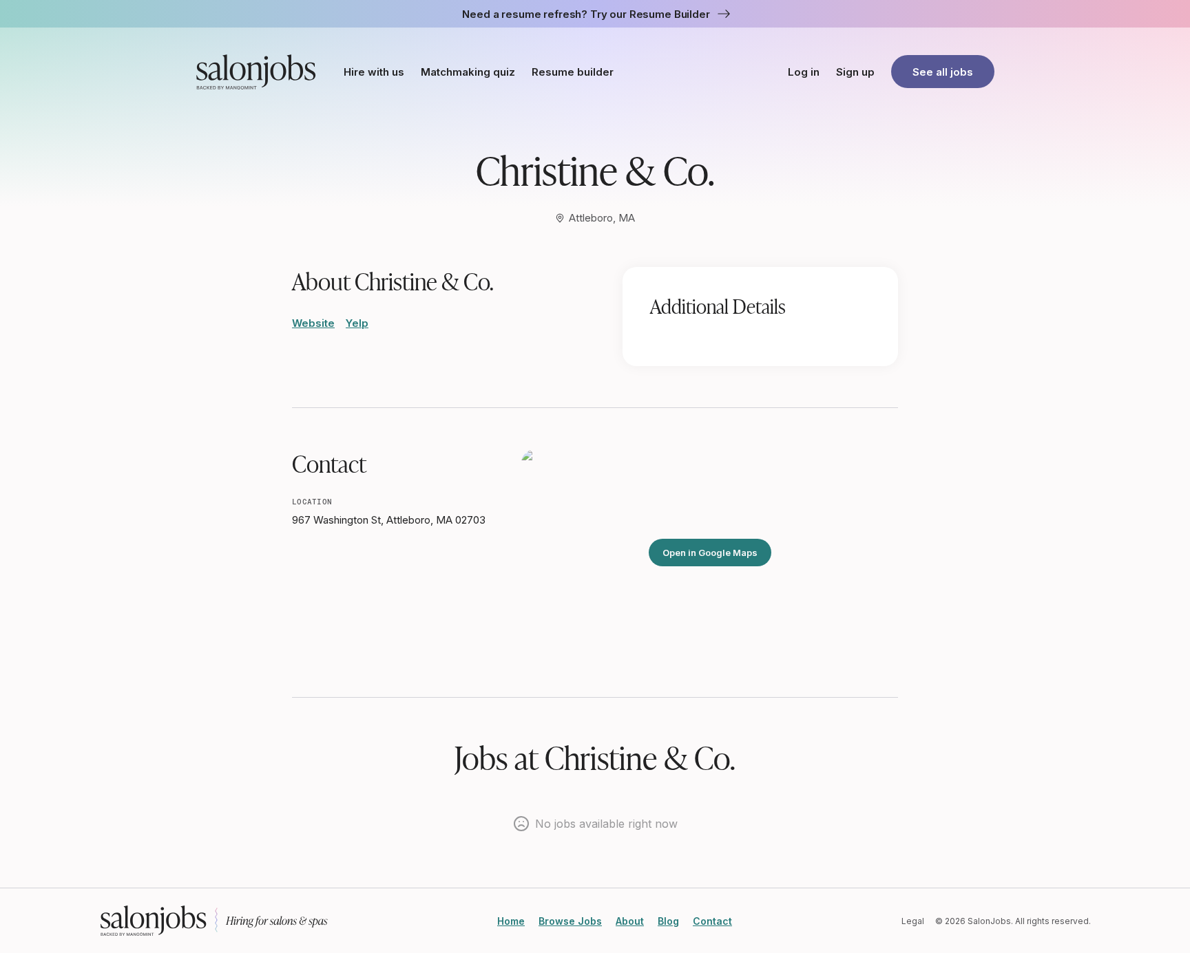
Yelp (357, 323)
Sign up (855, 71)
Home (511, 921)
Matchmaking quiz (468, 71)
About (630, 921)
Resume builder (573, 71)
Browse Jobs (570, 921)
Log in (804, 71)
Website (313, 323)
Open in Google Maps (710, 552)
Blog (668, 921)
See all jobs (942, 71)
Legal (912, 921)
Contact (712, 921)
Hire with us (374, 71)
